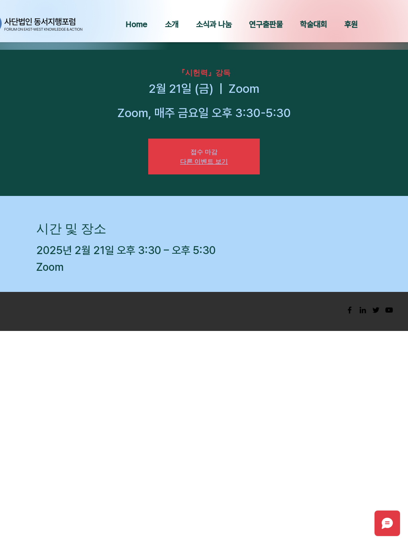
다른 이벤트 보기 (204, 161)
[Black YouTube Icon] (389, 310)
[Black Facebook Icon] (349, 310)
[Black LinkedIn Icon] (362, 310)
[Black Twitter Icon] (376, 310)
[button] (171, 24)
